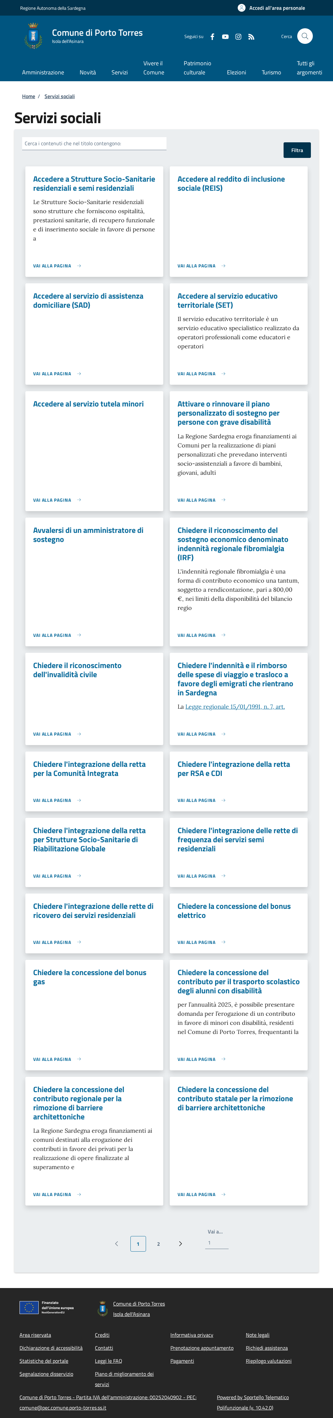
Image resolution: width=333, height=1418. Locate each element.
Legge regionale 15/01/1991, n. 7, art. (235, 706)
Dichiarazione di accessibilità (51, 1348)
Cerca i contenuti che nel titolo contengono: (73, 143)
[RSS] (248, 36)
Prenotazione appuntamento (201, 1348)
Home (28, 96)
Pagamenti (182, 1361)
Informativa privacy (191, 1335)
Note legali (258, 1335)
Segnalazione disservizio (46, 1374)
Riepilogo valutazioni (269, 1361)
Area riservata (35, 1335)
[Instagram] (235, 36)
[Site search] (305, 36)
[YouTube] (222, 36)
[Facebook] (209, 36)
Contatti (104, 1348)
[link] (58, 265)
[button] (271, 8)
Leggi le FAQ (108, 1361)
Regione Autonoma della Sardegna (53, 8)
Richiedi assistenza (267, 1348)
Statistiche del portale (44, 1361)
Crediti (102, 1335)
